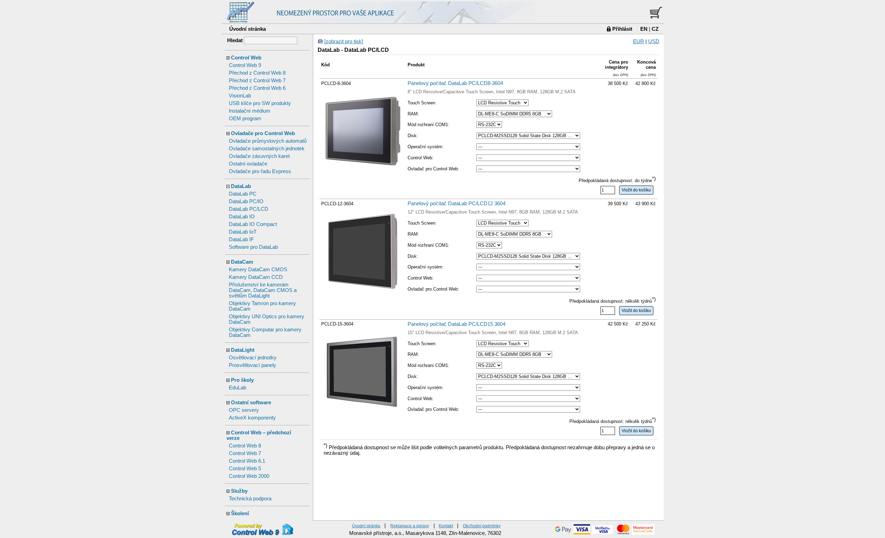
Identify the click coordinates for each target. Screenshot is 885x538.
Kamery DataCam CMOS (258, 269)
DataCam (242, 262)
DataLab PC (243, 194)
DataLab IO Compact (253, 224)
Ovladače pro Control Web (263, 133)
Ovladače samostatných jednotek (267, 148)
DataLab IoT (243, 232)
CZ (655, 29)
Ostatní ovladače (248, 164)
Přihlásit (622, 29)
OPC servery (244, 410)
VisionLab (240, 95)
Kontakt (446, 525)
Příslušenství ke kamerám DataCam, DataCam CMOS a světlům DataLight (263, 290)
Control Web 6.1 (247, 461)
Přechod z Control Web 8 (257, 73)
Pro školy (242, 380)
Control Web (246, 57)
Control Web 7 (245, 453)
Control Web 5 (245, 468)
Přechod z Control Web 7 (257, 80)
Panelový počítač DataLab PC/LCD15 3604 (456, 324)
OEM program (245, 118)
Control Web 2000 (249, 476)
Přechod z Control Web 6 (257, 88)
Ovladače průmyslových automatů (268, 141)
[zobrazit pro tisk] (343, 41)
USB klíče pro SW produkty (260, 103)
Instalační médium (249, 111)
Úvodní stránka (247, 29)
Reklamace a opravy (409, 525)
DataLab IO (242, 216)
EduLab (237, 387)
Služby (239, 491)
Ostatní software (251, 402)
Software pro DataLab (253, 247)
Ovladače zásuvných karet (259, 156)
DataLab (241, 186)
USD (653, 41)
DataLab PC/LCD (248, 209)
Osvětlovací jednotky (253, 357)
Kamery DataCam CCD (256, 277)
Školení (240, 513)
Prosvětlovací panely (252, 365)
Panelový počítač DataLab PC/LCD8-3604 (455, 83)
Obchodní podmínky (482, 525)
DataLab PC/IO (246, 201)
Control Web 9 (245, 65)
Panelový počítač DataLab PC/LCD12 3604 (456, 203)
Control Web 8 (245, 446)
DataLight (242, 350)
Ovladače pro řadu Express (260, 171)
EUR (638, 41)
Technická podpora (250, 498)
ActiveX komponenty (252, 418)
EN (644, 29)
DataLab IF (241, 239)
